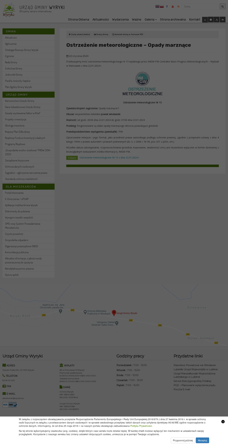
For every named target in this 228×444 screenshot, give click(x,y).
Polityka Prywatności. (141, 425)
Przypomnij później (183, 440)
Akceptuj (202, 440)
